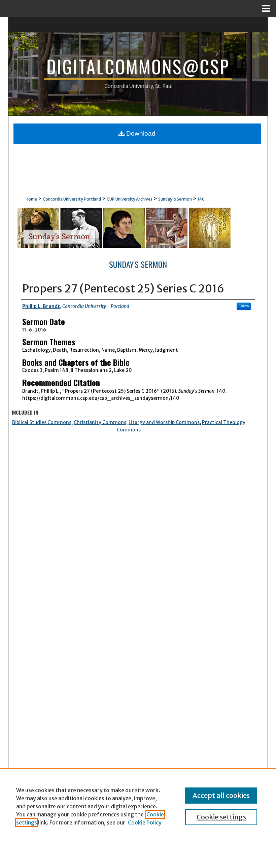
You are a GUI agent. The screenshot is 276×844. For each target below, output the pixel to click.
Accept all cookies (221, 795)
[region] (138, 806)
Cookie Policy (145, 822)
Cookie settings (221, 817)
